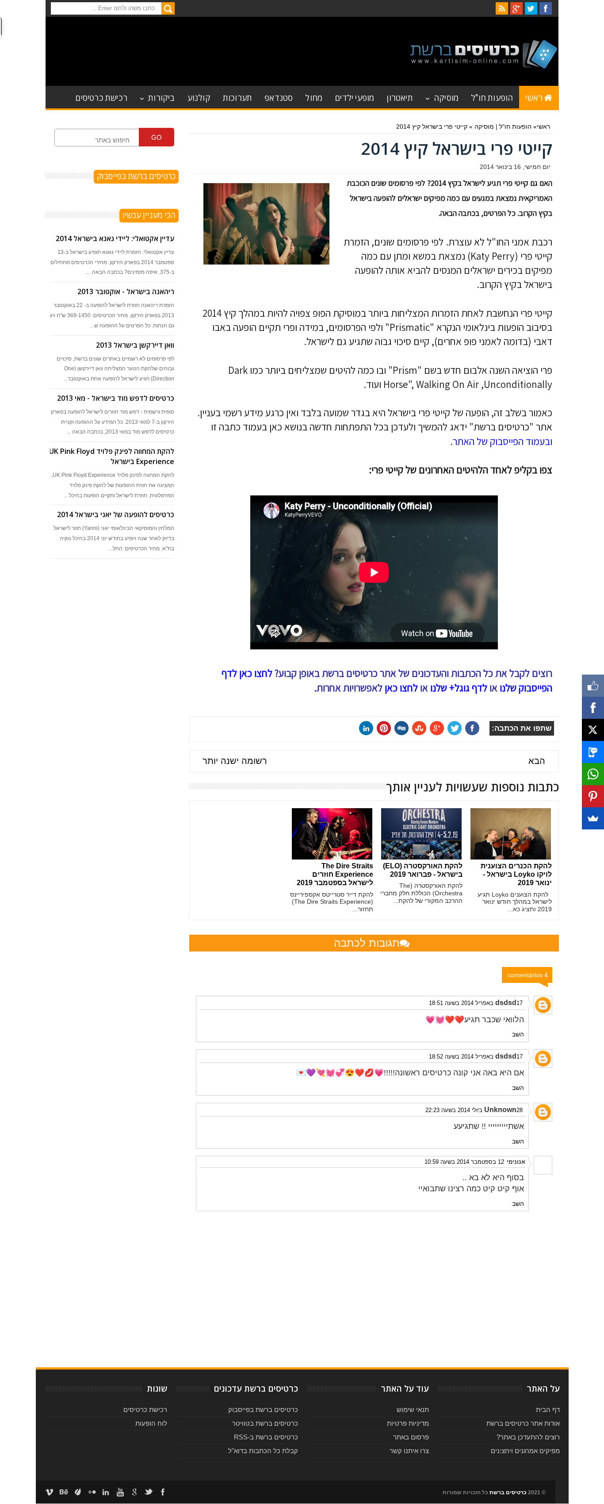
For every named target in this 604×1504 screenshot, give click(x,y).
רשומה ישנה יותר (235, 761)
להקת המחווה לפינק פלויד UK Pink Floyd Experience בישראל (111, 456)
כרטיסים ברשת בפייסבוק (263, 1409)
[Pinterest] (593, 796)
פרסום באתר (411, 1437)
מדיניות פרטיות (408, 1423)
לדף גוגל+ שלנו (458, 687)
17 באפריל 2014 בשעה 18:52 (476, 1056)
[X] (593, 730)
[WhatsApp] (593, 774)
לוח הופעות (151, 1423)
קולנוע (198, 97)
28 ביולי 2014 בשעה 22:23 (474, 1110)
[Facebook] (593, 708)
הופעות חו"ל (492, 97)
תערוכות (237, 97)
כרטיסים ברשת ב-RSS (266, 1437)
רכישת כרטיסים (101, 97)
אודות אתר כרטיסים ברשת (523, 1423)
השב (518, 1034)
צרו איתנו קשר (409, 1450)
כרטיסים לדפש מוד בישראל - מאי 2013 (115, 398)
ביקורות (161, 97)
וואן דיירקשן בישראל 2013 (135, 345)
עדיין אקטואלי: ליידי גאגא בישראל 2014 (115, 238)
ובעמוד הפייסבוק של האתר (502, 441)
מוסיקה (446, 97)
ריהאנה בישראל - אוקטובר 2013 (125, 291)
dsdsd (505, 1002)
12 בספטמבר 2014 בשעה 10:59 (464, 1162)
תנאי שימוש (413, 1409)
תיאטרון (399, 97)
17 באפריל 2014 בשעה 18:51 (476, 1003)
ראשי (534, 97)
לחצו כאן (401, 687)
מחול (313, 97)
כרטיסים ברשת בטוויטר (265, 1423)
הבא (536, 761)
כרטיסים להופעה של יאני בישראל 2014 (115, 514)
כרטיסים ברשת (508, 1492)
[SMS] (593, 752)
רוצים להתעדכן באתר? (528, 1437)
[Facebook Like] (593, 686)
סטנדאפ (278, 97)
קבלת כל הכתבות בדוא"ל (263, 1450)
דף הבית (548, 1409)
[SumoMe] (593, 818)
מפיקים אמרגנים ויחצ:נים (525, 1450)
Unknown (500, 1109)
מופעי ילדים (354, 97)
